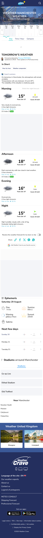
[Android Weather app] (29, 513)
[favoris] (39, 14)
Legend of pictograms (10, 490)
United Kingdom (10, 7)
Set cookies (30, 524)
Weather (3, 7)
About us (5, 482)
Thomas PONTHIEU (24, 58)
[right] (41, 30)
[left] (2, 30)
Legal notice (6, 521)
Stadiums (21, 366)
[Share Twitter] (24, 239)
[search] (39, 3)
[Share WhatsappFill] (33, 239)
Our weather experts (10, 479)
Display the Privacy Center (22, 527)
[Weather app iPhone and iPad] (14, 513)
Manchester (23, 7)
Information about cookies (32, 521)
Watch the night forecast (30, 89)
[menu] (3, 3)
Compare (30, 39)
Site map (19, 521)
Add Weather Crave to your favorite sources (23, 245)
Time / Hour (19, 39)
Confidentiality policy (18, 524)
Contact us (5, 486)
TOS (13, 521)
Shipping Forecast (8, 500)
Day (10, 39)
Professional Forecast (10, 503)
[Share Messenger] (29, 239)
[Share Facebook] (20, 239)
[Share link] (15, 239)
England (17, 7)
